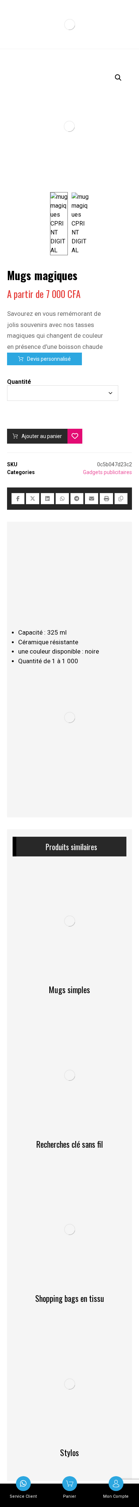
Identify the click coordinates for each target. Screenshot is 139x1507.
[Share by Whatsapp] (62, 498)
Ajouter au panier (41, 436)
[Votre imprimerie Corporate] (69, 24)
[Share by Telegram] (77, 498)
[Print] (106, 498)
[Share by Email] (91, 498)
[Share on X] (32, 498)
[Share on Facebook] (18, 498)
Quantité (19, 382)
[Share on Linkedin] (47, 498)
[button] (118, 77)
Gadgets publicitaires (107, 472)
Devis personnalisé (49, 359)
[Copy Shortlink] (121, 498)
